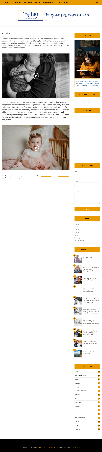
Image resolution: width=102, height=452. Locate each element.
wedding (77, 429)
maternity (78, 402)
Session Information (44, 2)
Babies (77, 230)
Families (77, 227)
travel (76, 425)
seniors (77, 414)
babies (77, 379)
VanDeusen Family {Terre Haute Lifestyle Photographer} (91, 269)
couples (77, 383)
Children (77, 232)
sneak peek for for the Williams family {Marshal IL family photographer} (91, 311)
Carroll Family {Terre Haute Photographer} (90, 342)
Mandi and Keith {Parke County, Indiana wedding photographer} (91, 300)
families (77, 394)
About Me (17, 2)
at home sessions (80, 375)
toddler (77, 421)
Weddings (28, 2)
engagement (79, 387)
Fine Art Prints (79, 241)
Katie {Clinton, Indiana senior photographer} (90, 279)
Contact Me (63, 2)
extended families (80, 391)
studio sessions (80, 417)
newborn (77, 406)
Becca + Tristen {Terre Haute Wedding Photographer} (90, 332)
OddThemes (75, 447)
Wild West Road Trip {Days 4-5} (89, 352)
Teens (76, 371)
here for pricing (46, 176)
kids (76, 398)
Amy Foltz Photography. (48, 447)
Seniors (77, 235)
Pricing (77, 224)
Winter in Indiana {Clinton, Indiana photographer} (88, 289)
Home (5, 2)
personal (77, 410)
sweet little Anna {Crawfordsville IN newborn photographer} (91, 322)
